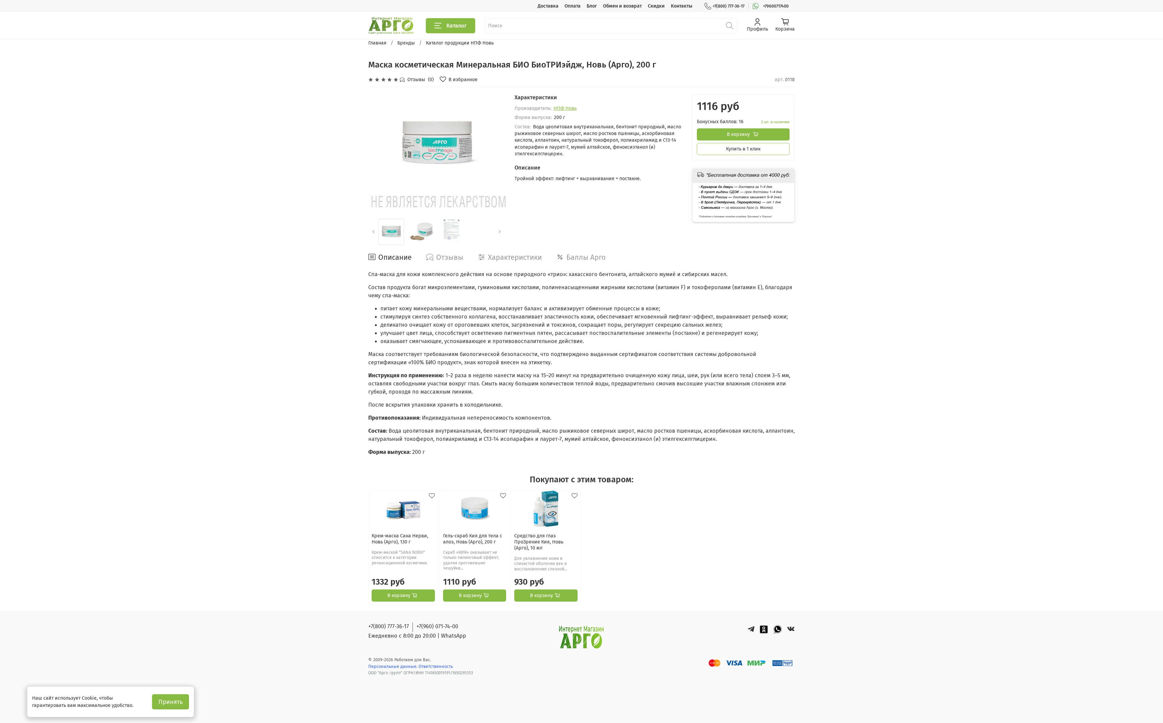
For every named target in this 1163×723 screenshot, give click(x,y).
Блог (592, 6)
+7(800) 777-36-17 (728, 6)
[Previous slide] (378, 143)
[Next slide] (495, 143)
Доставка (548, 6)
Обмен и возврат (622, 6)
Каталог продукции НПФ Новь (460, 43)
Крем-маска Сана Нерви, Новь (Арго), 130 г (400, 539)
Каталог (456, 25)
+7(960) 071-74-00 (437, 626)
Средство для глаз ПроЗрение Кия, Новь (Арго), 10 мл (538, 542)
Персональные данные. (393, 666)
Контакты (681, 6)
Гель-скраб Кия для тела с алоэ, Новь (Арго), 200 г (472, 539)
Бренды (406, 43)
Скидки (656, 6)
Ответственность (436, 666)
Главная (377, 43)
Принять (170, 701)
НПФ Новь (565, 108)
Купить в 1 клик (743, 149)
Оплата (573, 6)
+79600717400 (776, 6)
